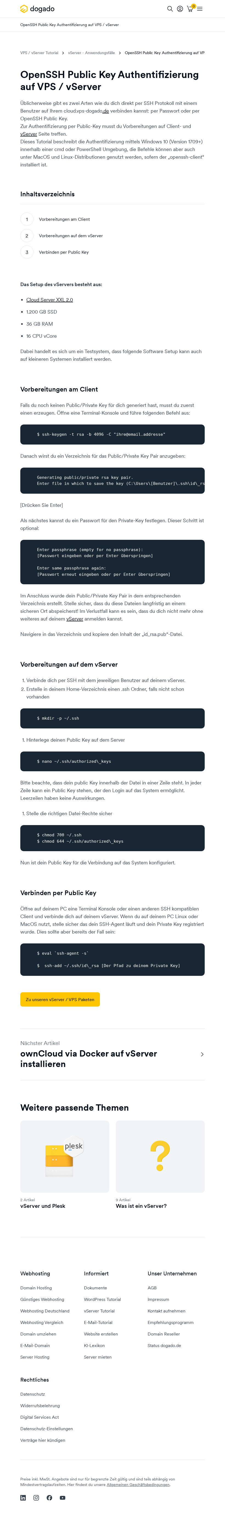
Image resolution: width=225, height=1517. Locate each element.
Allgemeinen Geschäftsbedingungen (138, 1484)
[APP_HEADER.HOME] (38, 9)
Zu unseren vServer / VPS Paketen (60, 999)
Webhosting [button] (35, 1273)
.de (105, 111)
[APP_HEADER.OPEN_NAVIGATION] (200, 9)
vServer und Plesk (42, 1205)
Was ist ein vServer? (141, 1205)
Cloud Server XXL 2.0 (49, 300)
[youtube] (62, 1498)
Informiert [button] (96, 1273)
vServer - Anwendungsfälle (91, 52)
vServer (28, 134)
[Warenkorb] (190, 9)
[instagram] (36, 1498)
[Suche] (170, 9)
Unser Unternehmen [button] (172, 1273)
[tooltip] (180, 9)
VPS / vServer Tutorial (39, 52)
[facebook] (49, 1498)
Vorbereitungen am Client (64, 219)
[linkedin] (23, 1498)
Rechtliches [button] (34, 1379)
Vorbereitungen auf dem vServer (71, 235)
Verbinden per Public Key (64, 252)
